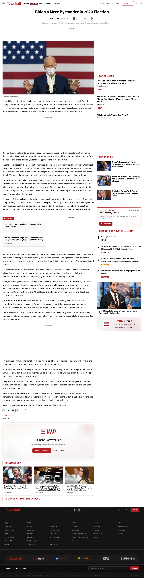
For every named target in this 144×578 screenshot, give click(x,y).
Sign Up (134, 568)
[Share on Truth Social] (76, 18)
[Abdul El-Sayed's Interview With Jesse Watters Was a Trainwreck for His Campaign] (119, 296)
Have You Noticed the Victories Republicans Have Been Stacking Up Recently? (117, 82)
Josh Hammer (54, 541)
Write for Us (97, 537)
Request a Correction (38, 575)
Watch (7, 534)
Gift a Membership (122, 526)
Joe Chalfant (7, 493)
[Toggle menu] (3, 3)
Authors (7, 544)
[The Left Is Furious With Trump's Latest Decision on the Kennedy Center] (104, 195)
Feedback (27, 575)
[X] (66, 510)
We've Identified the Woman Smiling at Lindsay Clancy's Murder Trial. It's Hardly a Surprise (79, 488)
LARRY (73, 523)
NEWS (26, 3)
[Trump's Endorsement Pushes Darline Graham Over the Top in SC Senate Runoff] (104, 166)
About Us (96, 523)
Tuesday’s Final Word (108, 237)
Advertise (97, 526)
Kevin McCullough (55, 530)
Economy (30, 534)
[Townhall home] (12, 510)
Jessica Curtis (54, 19)
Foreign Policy (31, 537)
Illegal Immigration (32, 541)
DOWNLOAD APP (104, 3)
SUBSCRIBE (128, 3)
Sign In (120, 510)
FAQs (127, 510)
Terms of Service (9, 575)
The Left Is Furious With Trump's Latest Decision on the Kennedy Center (125, 193)
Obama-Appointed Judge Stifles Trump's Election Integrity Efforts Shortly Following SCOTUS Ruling (48, 488)
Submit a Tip (98, 534)
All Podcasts (75, 541)
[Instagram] (70, 510)
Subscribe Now (59, 450)
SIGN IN (116, 3)
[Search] (136, 3)
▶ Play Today (106, 223)
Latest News (8, 526)
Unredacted (75, 530)
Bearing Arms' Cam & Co (79, 534)
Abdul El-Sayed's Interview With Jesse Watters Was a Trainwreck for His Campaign (118, 312)
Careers (96, 530)
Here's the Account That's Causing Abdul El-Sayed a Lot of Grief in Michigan (126, 178)
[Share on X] (72, 18)
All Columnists (54, 544)
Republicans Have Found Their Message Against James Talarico (16, 487)
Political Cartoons (10, 537)
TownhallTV (8, 541)
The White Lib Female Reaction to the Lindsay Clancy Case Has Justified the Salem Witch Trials (118, 99)
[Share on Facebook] (80, 18)
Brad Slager (53, 534)
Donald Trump (31, 530)
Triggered (74, 526)
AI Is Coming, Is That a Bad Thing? (112, 115)
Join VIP (135, 510)
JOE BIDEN (6, 419)
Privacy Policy (19, 575)
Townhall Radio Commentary (80, 537)
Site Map (48, 575)
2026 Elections (31, 523)
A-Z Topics (31, 518)
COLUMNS (34, 3)
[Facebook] (75, 510)
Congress (29, 526)
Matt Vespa (70, 493)
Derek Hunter (53, 526)
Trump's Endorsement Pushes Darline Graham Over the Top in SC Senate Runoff (126, 164)
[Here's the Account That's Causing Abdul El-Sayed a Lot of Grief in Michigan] (104, 180)
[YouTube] (79, 510)
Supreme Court (31, 544)
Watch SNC (120, 534)
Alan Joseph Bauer (55, 537)
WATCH (42, 3)
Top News (7, 523)
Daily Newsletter (121, 530)
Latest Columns (9, 530)
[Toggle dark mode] (141, 3)
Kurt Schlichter (54, 523)
